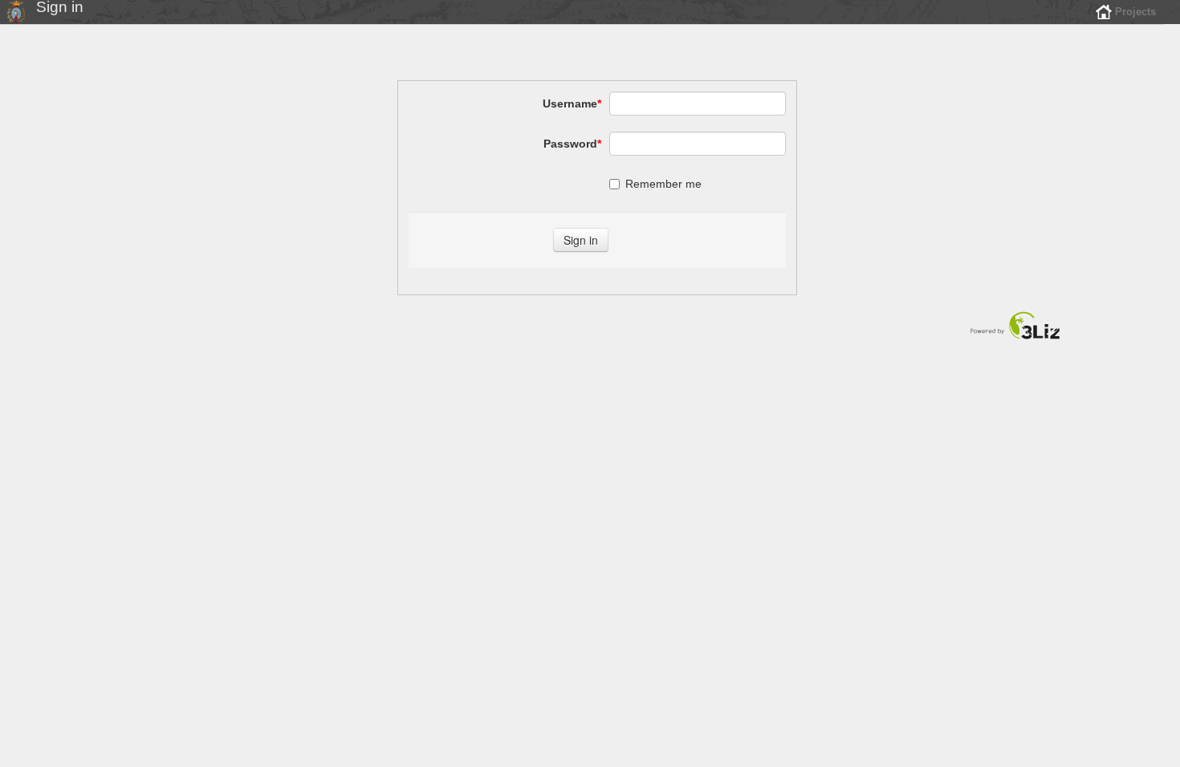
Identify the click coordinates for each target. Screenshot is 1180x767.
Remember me (663, 183)
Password (572, 143)
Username (572, 103)
